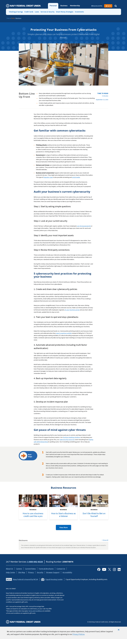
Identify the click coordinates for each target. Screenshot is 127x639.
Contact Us (61, 568)
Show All (105, 540)
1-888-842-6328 (35, 561)
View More (65, 528)
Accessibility (67, 572)
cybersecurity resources (67, 439)
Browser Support (53, 572)
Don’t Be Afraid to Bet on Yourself (94, 515)
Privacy (31, 572)
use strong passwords (84, 226)
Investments (79, 12)
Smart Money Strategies (64, 12)
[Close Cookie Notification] (118, 629)
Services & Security (47, 12)
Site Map (21, 572)
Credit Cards (28, 12)
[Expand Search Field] (116, 6)
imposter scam (48, 177)
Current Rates (30, 568)
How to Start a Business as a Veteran (63, 515)
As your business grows (72, 310)
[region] (63, 633)
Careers (19, 568)
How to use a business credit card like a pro (33, 515)
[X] (109, 569)
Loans (37, 12)
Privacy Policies (79, 634)
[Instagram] (114, 569)
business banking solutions (71, 437)
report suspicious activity (63, 333)
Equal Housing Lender (54, 579)
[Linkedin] (119, 569)
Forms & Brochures (46, 568)
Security (40, 572)
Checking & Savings (16, 12)
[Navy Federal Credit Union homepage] (23, 6)
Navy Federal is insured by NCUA (25, 579)
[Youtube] (104, 569)
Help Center (10, 572)
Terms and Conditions (35, 611)
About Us (9, 568)
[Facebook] (99, 569)
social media (76, 177)
